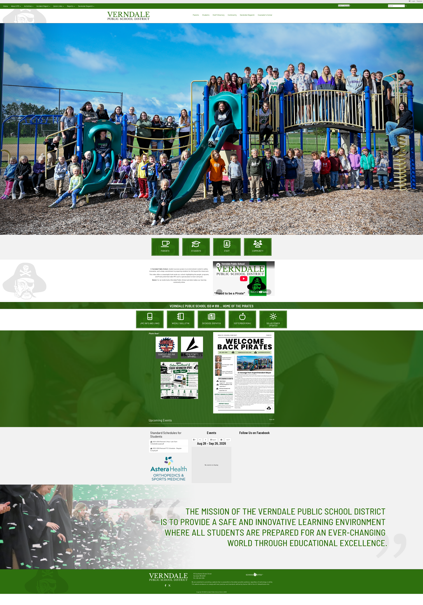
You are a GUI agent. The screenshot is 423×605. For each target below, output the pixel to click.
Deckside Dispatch (85, 6)
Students (205, 15)
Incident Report (43, 6)
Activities (28, 6)
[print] (221, 440)
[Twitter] (170, 585)
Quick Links (58, 6)
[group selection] (194, 440)
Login (412, 1)
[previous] (200, 440)
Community (232, 15)
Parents (196, 15)
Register (419, 1)
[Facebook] (166, 585)
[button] (31, 129)
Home (5, 6)
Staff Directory (218, 15)
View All (271, 419)
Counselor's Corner (265, 15)
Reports (70, 6)
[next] (205, 440)
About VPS (15, 6)
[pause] (211, 233)
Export (214, 440)
